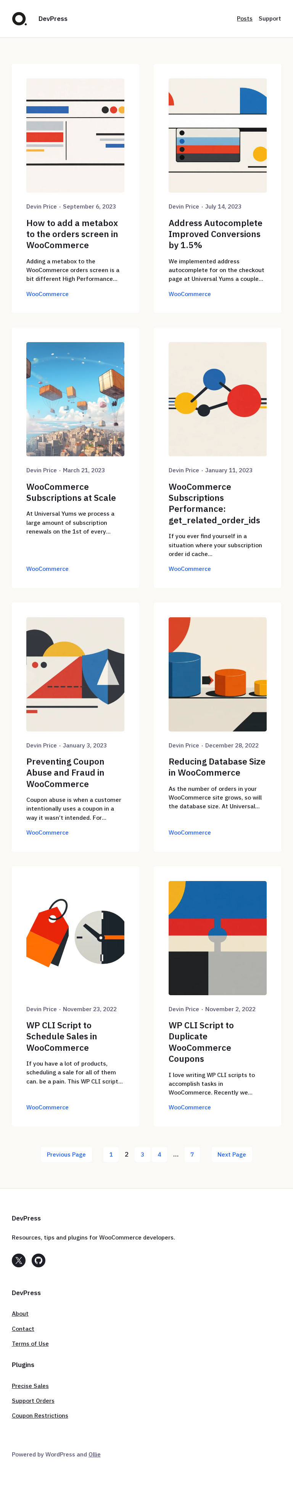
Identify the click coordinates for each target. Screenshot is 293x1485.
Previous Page (66, 1154)
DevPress (53, 18)
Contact (23, 1328)
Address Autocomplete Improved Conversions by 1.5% (215, 234)
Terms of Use (30, 1343)
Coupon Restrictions (40, 1415)
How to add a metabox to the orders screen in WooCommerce (72, 234)
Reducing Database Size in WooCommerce (217, 767)
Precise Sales (30, 1385)
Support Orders (33, 1400)
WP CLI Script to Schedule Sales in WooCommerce (61, 1036)
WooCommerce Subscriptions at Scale (71, 492)
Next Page (231, 1154)
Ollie (95, 1454)
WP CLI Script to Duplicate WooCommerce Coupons (201, 1042)
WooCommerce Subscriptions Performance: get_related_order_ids (214, 503)
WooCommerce (47, 294)
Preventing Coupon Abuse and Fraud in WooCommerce (65, 772)
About (20, 1313)
